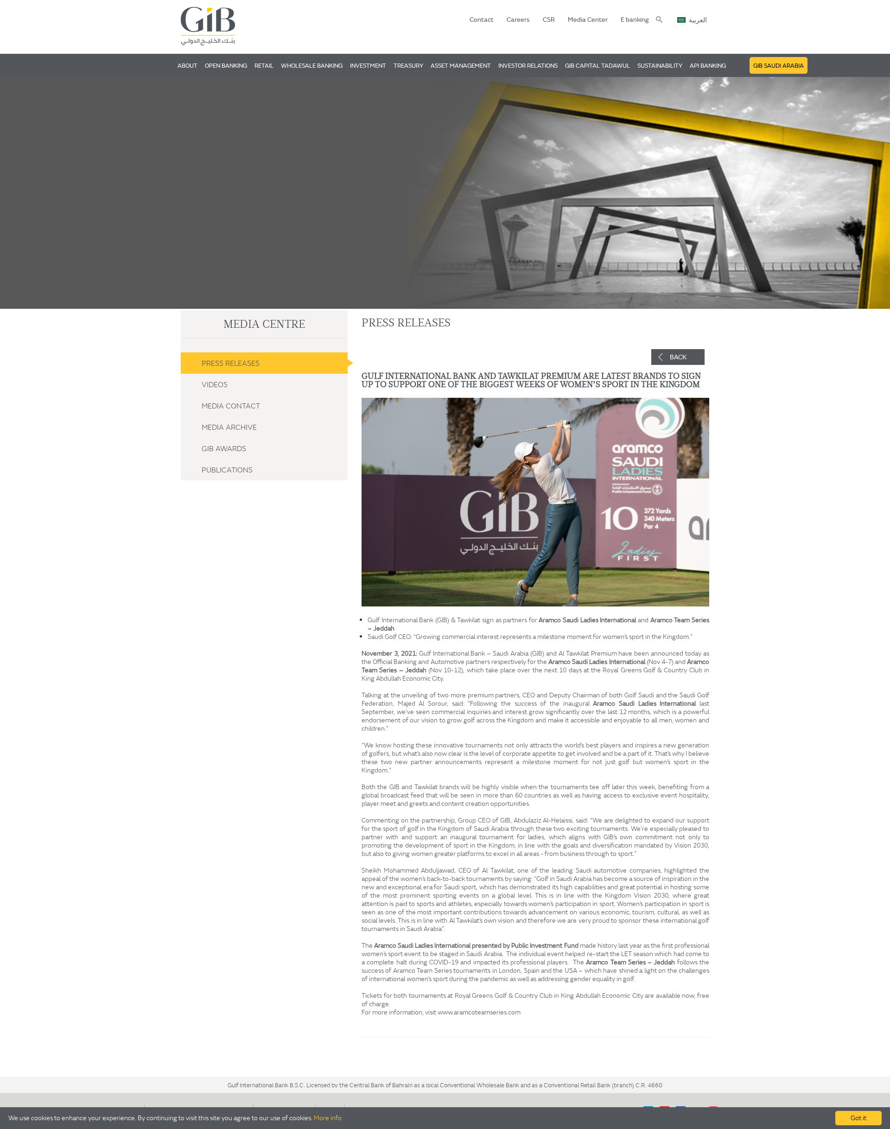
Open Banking (226, 65)
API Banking (708, 65)
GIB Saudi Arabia (778, 65)
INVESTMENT (368, 65)
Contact (482, 19)
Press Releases (231, 363)
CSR (549, 19)
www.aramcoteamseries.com (479, 1012)
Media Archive (229, 427)
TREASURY (408, 65)
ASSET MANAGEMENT (461, 65)
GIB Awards (224, 448)
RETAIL (263, 65)
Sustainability (659, 65)
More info (328, 1118)
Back (678, 356)
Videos (215, 384)
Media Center (588, 19)
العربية (698, 20)
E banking (635, 19)
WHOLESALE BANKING (312, 65)
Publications (227, 469)
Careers (518, 19)
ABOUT (187, 65)
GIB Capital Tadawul (597, 65)
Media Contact (231, 405)
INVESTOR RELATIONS (528, 65)
